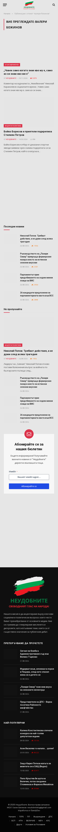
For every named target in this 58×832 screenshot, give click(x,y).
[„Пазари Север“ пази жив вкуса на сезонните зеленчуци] (10, 690)
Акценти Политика (13, 126)
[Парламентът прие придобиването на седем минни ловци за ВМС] (10, 278)
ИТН (21, 821)
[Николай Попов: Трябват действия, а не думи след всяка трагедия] (10, 239)
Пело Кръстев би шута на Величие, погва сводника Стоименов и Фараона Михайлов (36, 781)
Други (19, 824)
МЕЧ (41, 821)
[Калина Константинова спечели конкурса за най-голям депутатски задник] (10, 734)
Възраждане (39, 816)
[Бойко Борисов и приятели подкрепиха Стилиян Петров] (29, 112)
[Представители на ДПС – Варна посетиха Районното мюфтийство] (10, 705)
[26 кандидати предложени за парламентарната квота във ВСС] (10, 296)
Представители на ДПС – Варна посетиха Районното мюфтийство (36, 705)
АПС (48, 821)
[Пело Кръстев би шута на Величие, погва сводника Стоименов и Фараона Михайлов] (10, 782)
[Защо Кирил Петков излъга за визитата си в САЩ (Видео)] (10, 767)
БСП (13, 821)
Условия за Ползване (35, 824)
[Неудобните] (29, 5)
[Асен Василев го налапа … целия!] (10, 752)
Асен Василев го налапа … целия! (37, 748)
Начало (12, 816)
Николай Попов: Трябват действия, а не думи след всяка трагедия (36, 239)
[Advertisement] (29, 189)
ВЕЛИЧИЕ (30, 821)
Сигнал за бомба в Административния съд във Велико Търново (34, 654)
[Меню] (5, 4)
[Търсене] (53, 4)
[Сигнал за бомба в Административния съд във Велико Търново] (10, 654)
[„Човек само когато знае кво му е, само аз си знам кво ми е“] (29, 51)
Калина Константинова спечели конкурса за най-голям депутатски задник (36, 733)
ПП (28, 816)
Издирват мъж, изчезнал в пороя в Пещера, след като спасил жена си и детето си (37, 672)
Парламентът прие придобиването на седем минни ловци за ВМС (36, 277)
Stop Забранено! (12, 65)
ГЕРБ (21, 816)
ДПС (50, 816)
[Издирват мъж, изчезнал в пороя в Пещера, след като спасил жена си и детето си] (10, 672)
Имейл (13, 471)
